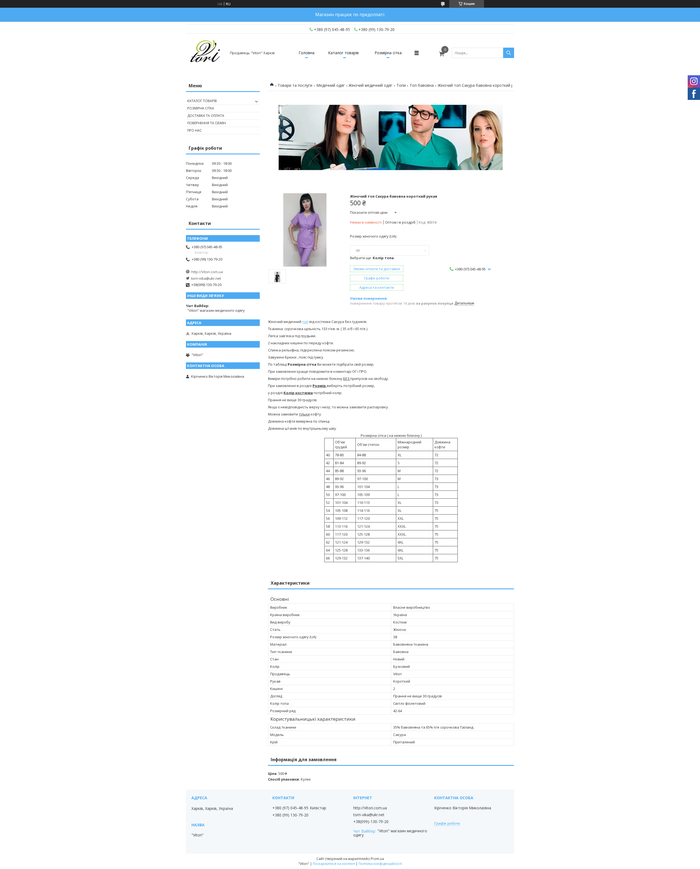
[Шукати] (508, 53)
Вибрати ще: (372, 257)
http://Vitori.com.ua (207, 272)
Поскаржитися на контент (334, 863)
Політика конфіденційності (380, 863)
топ (305, 321)
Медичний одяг (330, 85)
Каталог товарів (343, 52)
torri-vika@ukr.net (206, 278)
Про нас (194, 130)
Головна (306, 52)
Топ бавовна (422, 85)
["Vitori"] (205, 52)
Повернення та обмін (206, 123)
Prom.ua (377, 858)
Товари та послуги (295, 85)
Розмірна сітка (388, 52)
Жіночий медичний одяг (370, 85)
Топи (401, 85)
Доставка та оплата (205, 115)
